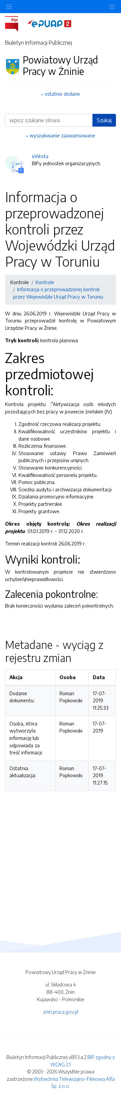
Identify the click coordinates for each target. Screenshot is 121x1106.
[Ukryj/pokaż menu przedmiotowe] (9, 6)
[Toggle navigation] (112, 6)
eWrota (40, 156)
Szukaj (104, 120)
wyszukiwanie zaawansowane (62, 135)
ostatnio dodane (62, 94)
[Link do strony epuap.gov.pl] (49, 23)
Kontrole (45, 282)
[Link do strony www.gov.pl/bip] (15, 23)
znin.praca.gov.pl (60, 1012)
